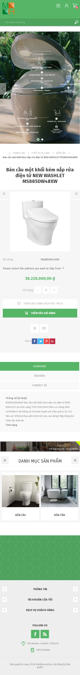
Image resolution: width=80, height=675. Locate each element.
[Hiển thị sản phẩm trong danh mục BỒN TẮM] (59, 491)
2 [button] (42, 139)
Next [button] (77, 89)
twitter (40, 341)
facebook (34, 341)
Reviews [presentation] (39, 375)
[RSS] (45, 634)
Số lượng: (28, 290)
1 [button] (38, 139)
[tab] (39, 366)
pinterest (46, 341)
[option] (40, 88)
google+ (52, 341)
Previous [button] (3, 89)
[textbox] (36, 22)
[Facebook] (35, 634)
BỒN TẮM (59, 515)
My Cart (75, 5)
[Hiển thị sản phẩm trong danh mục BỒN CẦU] (20, 491)
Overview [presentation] (39, 366)
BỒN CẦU (20, 515)
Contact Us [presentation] (39, 385)
